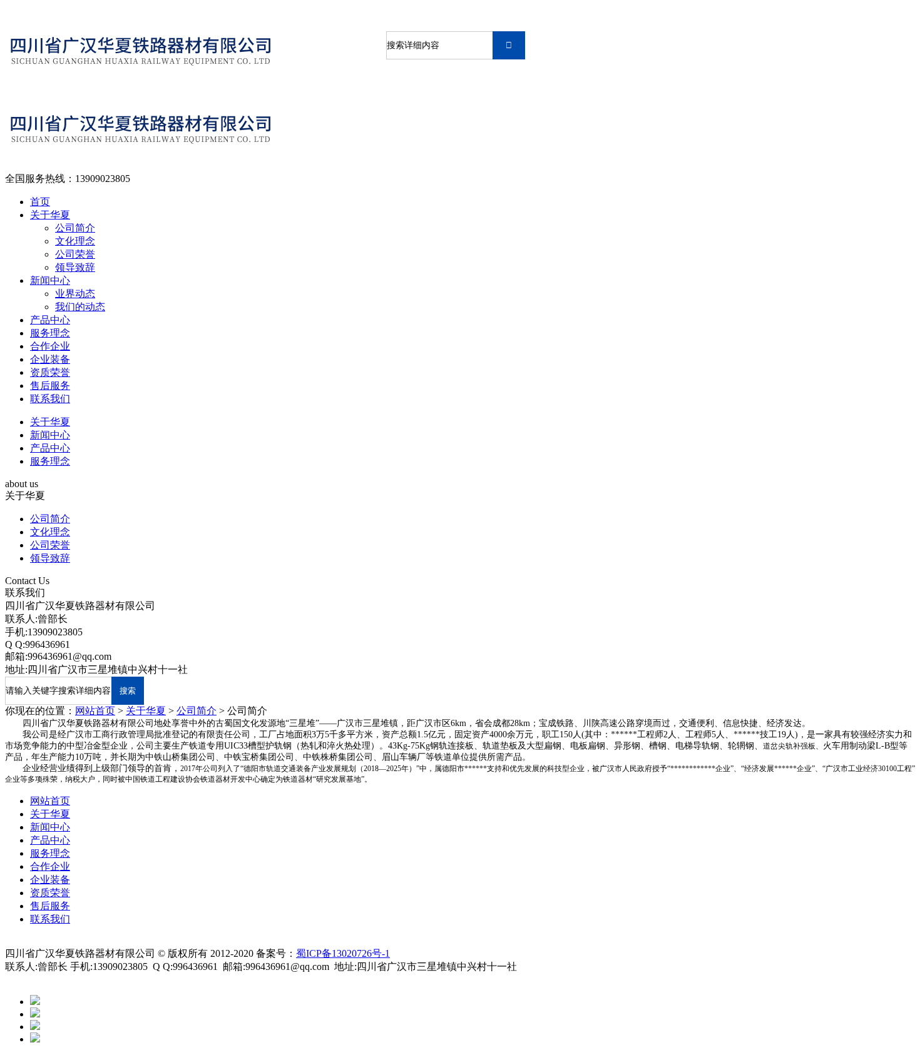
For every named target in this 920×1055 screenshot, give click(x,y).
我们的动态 (80, 306)
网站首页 (95, 710)
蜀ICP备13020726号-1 (343, 953)
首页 (40, 201)
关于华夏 (50, 214)
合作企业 (50, 346)
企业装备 (50, 359)
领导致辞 (75, 267)
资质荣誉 (50, 372)
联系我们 (50, 398)
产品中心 (50, 320)
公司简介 (75, 228)
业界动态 (75, 293)
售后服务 (50, 385)
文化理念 (75, 241)
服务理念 (50, 333)
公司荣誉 (75, 254)
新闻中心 (50, 280)
